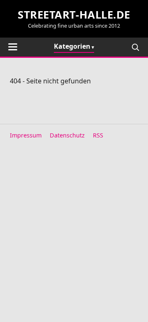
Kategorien (72, 46)
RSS (98, 135)
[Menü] (12, 46)
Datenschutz (67, 135)
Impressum (26, 135)
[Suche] (135, 47)
